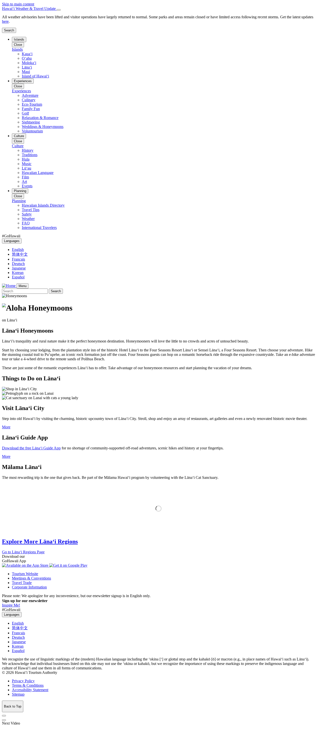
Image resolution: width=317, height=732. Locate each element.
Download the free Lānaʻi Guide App (31, 448)
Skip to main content (18, 4)
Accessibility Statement (30, 690)
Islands (19, 39)
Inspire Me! (11, 605)
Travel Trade (22, 583)
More (6, 427)
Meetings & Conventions (31, 578)
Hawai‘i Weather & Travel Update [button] (29, 8)
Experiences (23, 81)
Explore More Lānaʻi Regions (40, 541)
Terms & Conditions (28, 685)
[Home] (9, 286)
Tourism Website (25, 574)
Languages (12, 241)
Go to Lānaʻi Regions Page (23, 552)
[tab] (158, 8)
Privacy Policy (23, 681)
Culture (19, 136)
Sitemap (18, 694)
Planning (20, 191)
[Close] (59, 10)
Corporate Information (29, 587)
